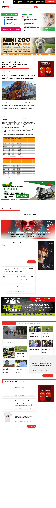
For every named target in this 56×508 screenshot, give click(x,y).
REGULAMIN (44, 20)
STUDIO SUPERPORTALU (27, 29)
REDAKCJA (43, 16)
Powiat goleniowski (27, 20)
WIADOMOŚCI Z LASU (29, 25)
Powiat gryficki (28, 12)
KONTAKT (43, 12)
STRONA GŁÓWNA (10, 12)
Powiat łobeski (28, 16)
